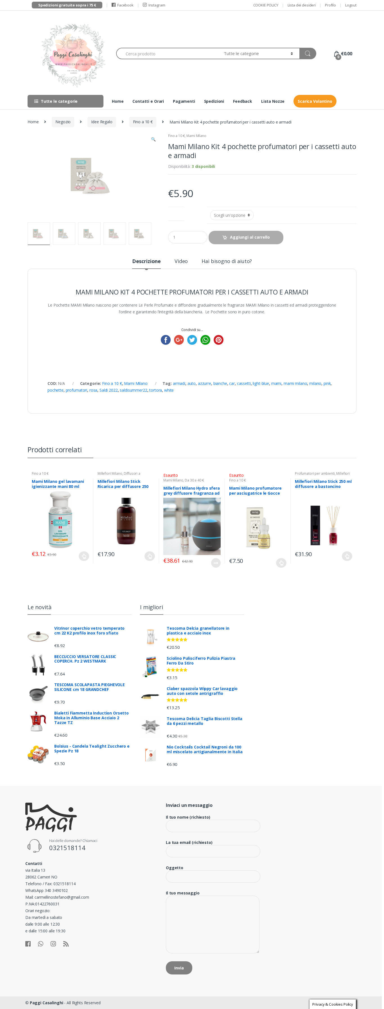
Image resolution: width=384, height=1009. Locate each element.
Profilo (330, 5)
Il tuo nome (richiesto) (188, 817)
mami (276, 383)
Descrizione (146, 261)
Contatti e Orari (148, 101)
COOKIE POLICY (265, 5)
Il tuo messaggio (183, 893)
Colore (176, 212)
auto (192, 383)
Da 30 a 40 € (194, 480)
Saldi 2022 (109, 390)
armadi (179, 383)
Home (117, 101)
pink (327, 383)
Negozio (63, 121)
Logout (350, 5)
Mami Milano (196, 135)
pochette (56, 390)
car (232, 383)
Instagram (156, 5)
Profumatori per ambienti (315, 473)
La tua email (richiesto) (189, 842)
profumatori (76, 390)
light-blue (261, 383)
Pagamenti (184, 101)
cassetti (244, 383)
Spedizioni (214, 101)
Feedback (242, 101)
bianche (220, 383)
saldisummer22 (133, 390)
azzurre (204, 383)
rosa (93, 390)
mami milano (295, 383)
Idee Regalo (101, 121)
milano (315, 383)
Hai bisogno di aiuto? (227, 261)
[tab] (146, 264)
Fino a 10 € (143, 121)
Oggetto (174, 867)
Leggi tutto (216, 563)
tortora (155, 390)
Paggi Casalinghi (46, 1002)
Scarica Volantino (315, 101)
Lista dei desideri (302, 5)
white (169, 390)
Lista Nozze (272, 101)
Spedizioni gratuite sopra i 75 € (67, 5)
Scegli (84, 556)
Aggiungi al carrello (250, 237)
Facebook (125, 5)
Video (181, 261)
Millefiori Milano (110, 473)
